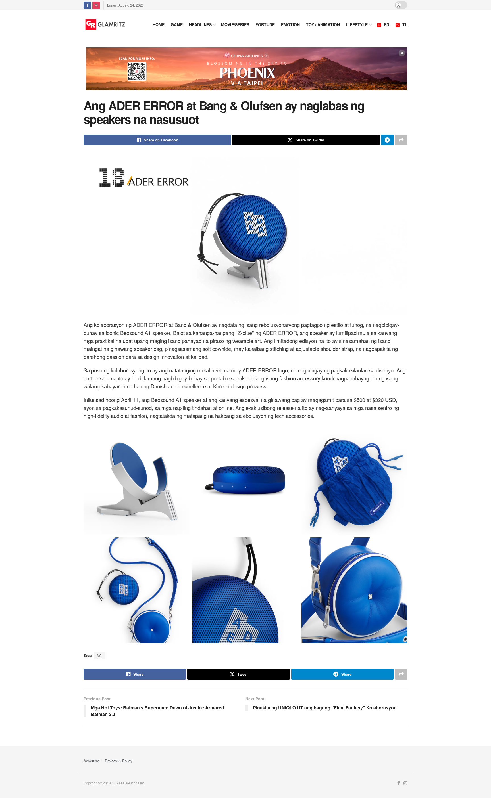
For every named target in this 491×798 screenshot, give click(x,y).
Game (177, 24)
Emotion (290, 24)
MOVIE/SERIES (235, 24)
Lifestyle (357, 24)
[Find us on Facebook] (87, 5)
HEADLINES (200, 24)
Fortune (265, 24)
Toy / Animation (323, 24)
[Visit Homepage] (112, 24)
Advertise (91, 760)
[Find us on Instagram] (96, 5)
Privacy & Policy (118, 760)
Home (159, 24)
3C (99, 655)
